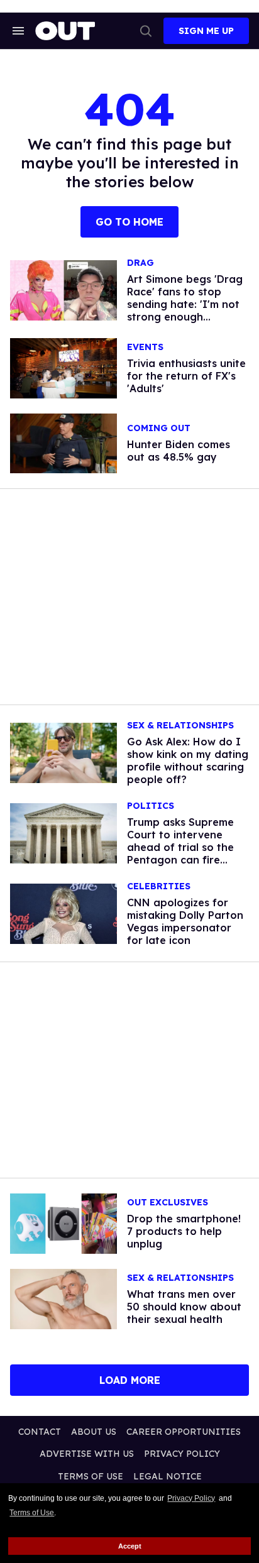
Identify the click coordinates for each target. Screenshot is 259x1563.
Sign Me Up (206, 30)
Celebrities (158, 886)
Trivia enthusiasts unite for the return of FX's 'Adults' (186, 376)
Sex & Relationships (180, 725)
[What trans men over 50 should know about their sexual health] (63, 1298)
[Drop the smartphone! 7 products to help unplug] (63, 1223)
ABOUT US (93, 1431)
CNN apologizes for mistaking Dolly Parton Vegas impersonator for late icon (185, 921)
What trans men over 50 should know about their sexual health (184, 1306)
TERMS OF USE (90, 1476)
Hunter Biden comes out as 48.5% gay (178, 450)
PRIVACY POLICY (182, 1453)
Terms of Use (31, 1512)
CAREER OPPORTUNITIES (183, 1431)
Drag (140, 263)
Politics (150, 806)
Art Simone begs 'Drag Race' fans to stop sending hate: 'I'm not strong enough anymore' (185, 304)
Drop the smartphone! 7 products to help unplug (184, 1231)
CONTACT (39, 1431)
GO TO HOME (129, 222)
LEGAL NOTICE (167, 1476)
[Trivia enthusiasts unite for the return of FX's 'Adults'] (63, 367)
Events (145, 347)
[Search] (145, 30)
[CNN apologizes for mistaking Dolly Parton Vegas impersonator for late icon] (63, 913)
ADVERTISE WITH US (87, 1453)
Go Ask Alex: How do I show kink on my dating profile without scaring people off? (187, 760)
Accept (129, 1546)
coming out (158, 428)
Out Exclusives (167, 1202)
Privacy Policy (191, 1498)
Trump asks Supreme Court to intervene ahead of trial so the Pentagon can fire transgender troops (180, 847)
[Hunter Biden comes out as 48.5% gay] (63, 442)
